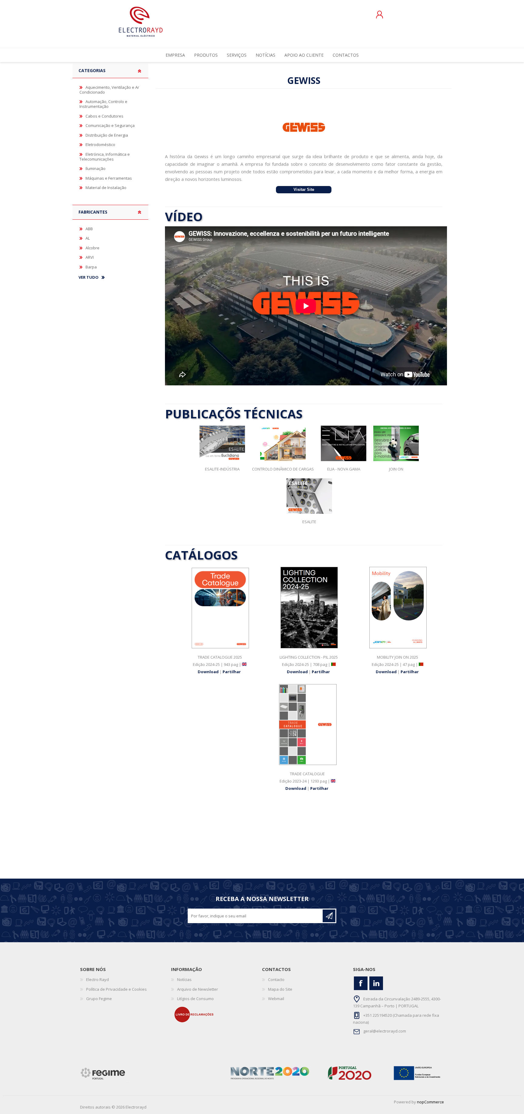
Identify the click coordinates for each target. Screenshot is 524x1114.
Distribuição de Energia (107, 135)
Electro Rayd (97, 979)
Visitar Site (304, 190)
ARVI (90, 257)
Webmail (276, 998)
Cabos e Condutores (104, 116)
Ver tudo (89, 277)
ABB (89, 228)
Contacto (276, 979)
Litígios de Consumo (195, 998)
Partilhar (232, 671)
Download (209, 671)
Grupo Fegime (99, 998)
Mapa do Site (280, 989)
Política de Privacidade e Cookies (116, 989)
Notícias (184, 979)
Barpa (91, 267)
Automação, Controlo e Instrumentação (103, 104)
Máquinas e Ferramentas (109, 178)
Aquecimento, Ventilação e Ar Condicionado (109, 90)
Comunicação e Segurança (110, 125)
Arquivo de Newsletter (197, 989)
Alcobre (92, 248)
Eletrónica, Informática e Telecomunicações (104, 156)
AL (88, 238)
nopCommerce (430, 1102)
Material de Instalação (106, 187)
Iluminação (96, 168)
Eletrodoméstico (100, 144)
